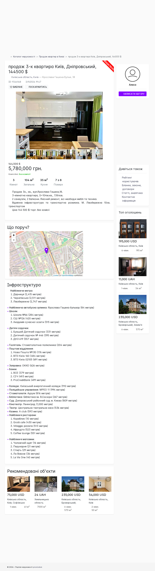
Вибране (17, 87)
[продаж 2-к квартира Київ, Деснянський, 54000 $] (100, 483)
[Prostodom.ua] (8, 56)
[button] (99, 94)
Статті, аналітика (132, 192)
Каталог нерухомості (24, 56)
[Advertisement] (77, 31)
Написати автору (133, 94)
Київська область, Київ (25, 77)
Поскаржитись (37, 87)
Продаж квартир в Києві (51, 56)
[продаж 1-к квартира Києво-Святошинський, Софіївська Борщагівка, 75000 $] (18, 483)
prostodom (37, 567)
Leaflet (55, 275)
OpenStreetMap (67, 275)
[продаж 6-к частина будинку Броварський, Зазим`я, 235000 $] (73, 483)
